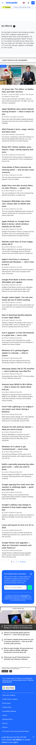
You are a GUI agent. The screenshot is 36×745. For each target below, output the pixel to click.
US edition (17, 740)
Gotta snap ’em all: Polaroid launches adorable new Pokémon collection (17, 658)
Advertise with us (7, 719)
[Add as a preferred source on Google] (8, 688)
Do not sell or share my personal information (15, 731)
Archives (23, 562)
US (10, 671)
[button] (33, 2)
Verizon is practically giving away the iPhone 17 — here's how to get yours (17, 633)
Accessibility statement (9, 711)
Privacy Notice (24, 596)
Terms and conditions (8, 695)
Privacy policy (6, 703)
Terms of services (24, 595)
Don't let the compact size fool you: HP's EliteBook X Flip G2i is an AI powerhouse (18, 627)
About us (5, 723)
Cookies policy (6, 707)
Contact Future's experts (9, 699)
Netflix (3, 66)
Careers (4, 715)
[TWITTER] (14, 26)
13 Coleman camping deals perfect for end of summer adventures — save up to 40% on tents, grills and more (18, 641)
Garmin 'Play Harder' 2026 (22, 7)
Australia (5, 671)
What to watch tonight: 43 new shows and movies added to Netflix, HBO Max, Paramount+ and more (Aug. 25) (18, 650)
